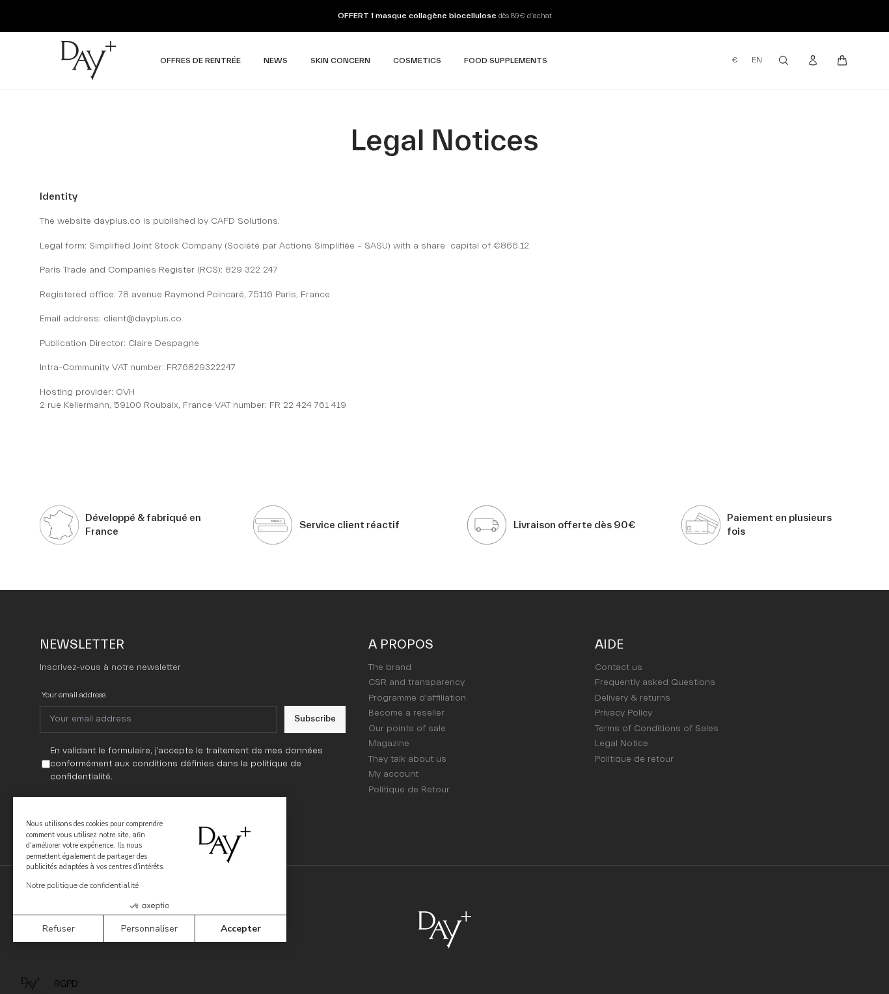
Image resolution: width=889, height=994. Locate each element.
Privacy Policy (623, 713)
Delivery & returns (632, 698)
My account (393, 774)
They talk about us (407, 759)
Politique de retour (634, 759)
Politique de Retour (409, 790)
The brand (389, 667)
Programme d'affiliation (417, 698)
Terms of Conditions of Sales (656, 728)
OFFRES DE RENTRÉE (200, 60)
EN (757, 59)
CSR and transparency (416, 682)
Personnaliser (149, 928)
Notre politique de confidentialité (82, 885)
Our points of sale (407, 728)
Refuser (58, 928)
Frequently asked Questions (655, 682)
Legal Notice (621, 743)
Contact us (618, 667)
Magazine (388, 743)
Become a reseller (406, 713)
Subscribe (315, 718)
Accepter (241, 928)
